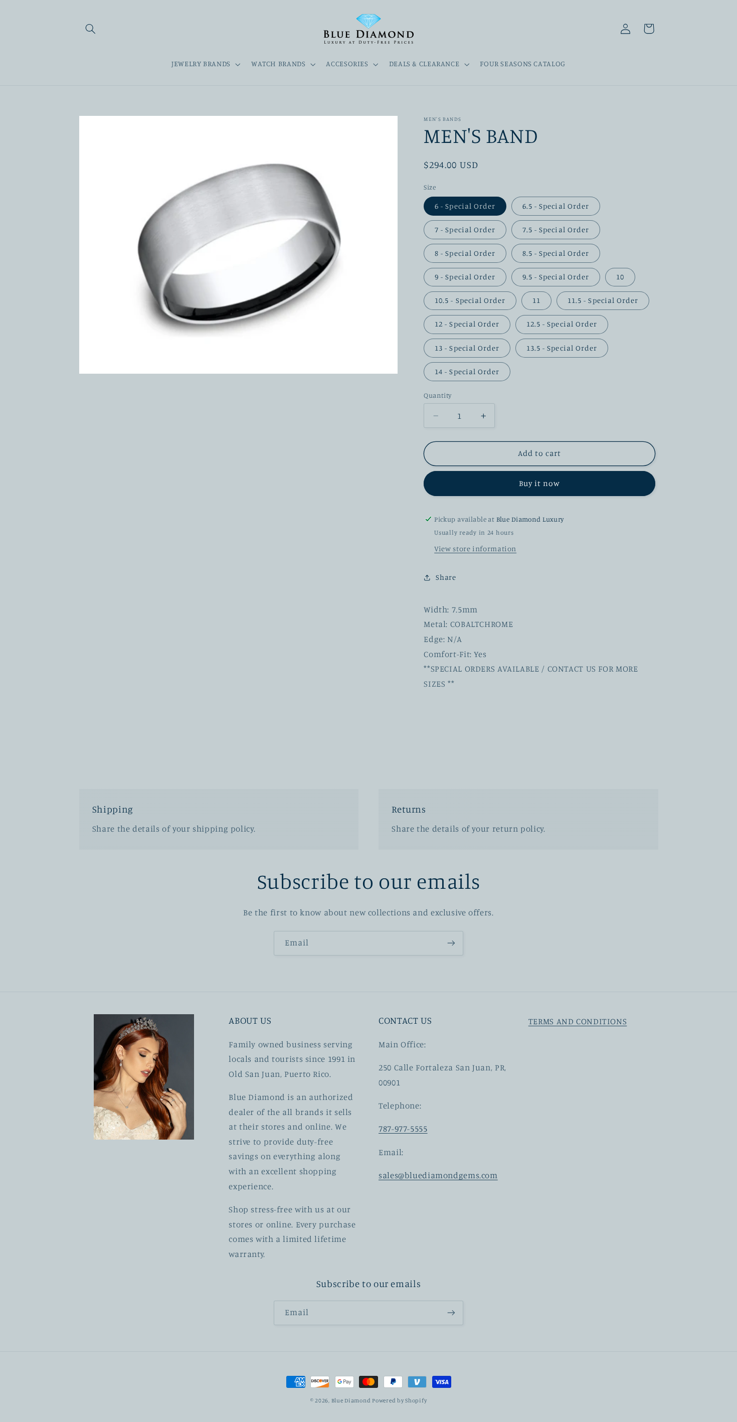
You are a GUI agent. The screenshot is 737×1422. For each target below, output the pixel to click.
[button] (90, 28)
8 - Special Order (465, 253)
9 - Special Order (465, 276)
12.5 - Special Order (561, 324)
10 (620, 276)
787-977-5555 (403, 1129)
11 (536, 300)
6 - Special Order (465, 206)
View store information (475, 548)
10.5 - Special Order (470, 300)
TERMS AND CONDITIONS (577, 1021)
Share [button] (446, 577)
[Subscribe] (451, 943)
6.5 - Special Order (555, 206)
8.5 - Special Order (555, 253)
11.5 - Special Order (603, 300)
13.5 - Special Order (561, 348)
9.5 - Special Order (555, 276)
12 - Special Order (467, 324)
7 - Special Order (465, 229)
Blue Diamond (352, 1400)
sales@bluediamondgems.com (438, 1175)
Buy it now (540, 483)
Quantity (437, 395)
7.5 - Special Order (555, 229)
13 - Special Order (467, 348)
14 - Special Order (467, 371)
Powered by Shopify (399, 1400)
